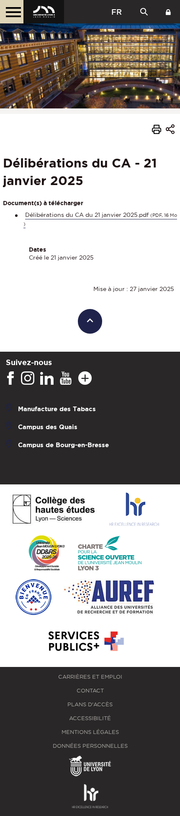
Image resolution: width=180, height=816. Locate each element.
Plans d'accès (90, 704)
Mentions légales (90, 732)
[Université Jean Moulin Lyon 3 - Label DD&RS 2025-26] (46, 553)
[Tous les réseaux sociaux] (85, 378)
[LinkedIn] (47, 378)
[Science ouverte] (109, 553)
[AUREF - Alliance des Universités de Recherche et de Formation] (109, 597)
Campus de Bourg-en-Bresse (63, 444)
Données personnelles (90, 746)
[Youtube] (65, 378)
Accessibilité (90, 718)
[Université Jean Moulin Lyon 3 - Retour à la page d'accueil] (43, 11)
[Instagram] (27, 378)
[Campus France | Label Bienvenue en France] (33, 597)
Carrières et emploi (90, 677)
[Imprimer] (157, 130)
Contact (90, 690)
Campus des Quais (47, 426)
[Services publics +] (85, 641)
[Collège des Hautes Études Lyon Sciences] (53, 509)
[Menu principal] (11, 11)
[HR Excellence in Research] (133, 509)
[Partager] (170, 130)
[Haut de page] (90, 321)
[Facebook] (10, 378)
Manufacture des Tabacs (57, 408)
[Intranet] (168, 11)
